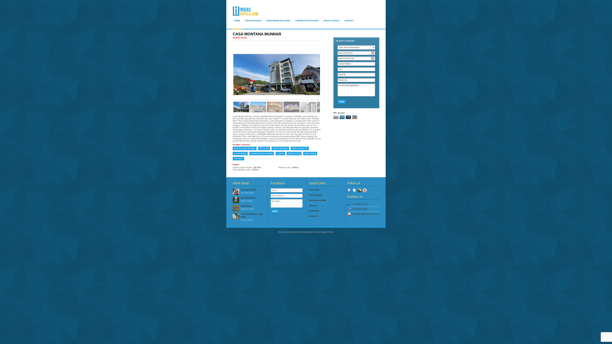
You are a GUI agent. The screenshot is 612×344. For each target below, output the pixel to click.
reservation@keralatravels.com (365, 214)
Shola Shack (247, 207)
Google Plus (359, 190)
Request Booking (345, 41)
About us (313, 205)
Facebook (349, 190)
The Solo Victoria (248, 191)
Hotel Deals (314, 211)
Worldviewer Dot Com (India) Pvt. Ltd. (317, 232)
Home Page (314, 190)
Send (341, 102)
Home (237, 21)
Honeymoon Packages (278, 21)
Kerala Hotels (331, 21)
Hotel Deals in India (317, 200)
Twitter (354, 190)
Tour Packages (253, 21)
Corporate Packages (307, 21)
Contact (349, 21)
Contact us (314, 216)
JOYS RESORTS (248, 199)
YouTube (365, 190)
